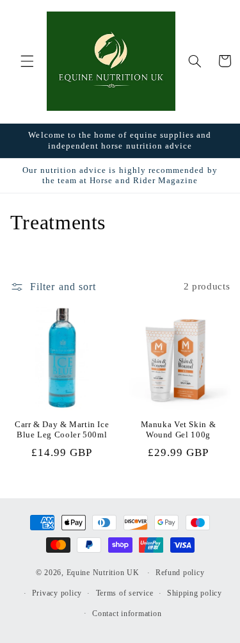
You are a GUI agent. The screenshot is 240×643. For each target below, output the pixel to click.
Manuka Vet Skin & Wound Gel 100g (178, 429)
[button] (27, 61)
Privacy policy (57, 593)
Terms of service (125, 593)
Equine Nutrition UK (103, 572)
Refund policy (180, 572)
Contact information (126, 613)
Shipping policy (194, 593)
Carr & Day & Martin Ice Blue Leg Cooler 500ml (62, 429)
